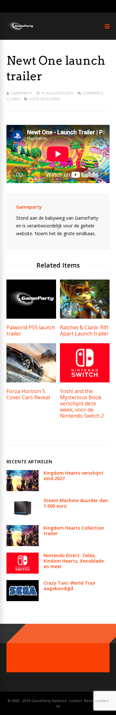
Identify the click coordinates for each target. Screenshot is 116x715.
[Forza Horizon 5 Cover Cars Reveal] (31, 381)
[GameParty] (20, 30)
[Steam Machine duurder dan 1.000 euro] (22, 517)
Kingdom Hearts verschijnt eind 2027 (73, 475)
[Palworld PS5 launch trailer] (31, 317)
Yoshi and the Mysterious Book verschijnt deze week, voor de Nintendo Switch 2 (82, 403)
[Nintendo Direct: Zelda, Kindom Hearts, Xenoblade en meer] (22, 572)
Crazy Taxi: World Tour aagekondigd (70, 585)
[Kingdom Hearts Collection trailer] (22, 544)
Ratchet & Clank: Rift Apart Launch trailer (84, 330)
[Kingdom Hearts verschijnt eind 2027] (22, 489)
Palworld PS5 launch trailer (30, 330)
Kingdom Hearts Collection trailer (74, 530)
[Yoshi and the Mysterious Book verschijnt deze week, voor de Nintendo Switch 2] (85, 381)
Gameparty (21, 93)
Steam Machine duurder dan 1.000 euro (76, 503)
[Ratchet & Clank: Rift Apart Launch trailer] (85, 317)
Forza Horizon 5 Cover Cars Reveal (28, 394)
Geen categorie (45, 98)
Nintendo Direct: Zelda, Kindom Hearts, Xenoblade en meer (74, 560)
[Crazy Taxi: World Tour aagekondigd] (22, 599)
